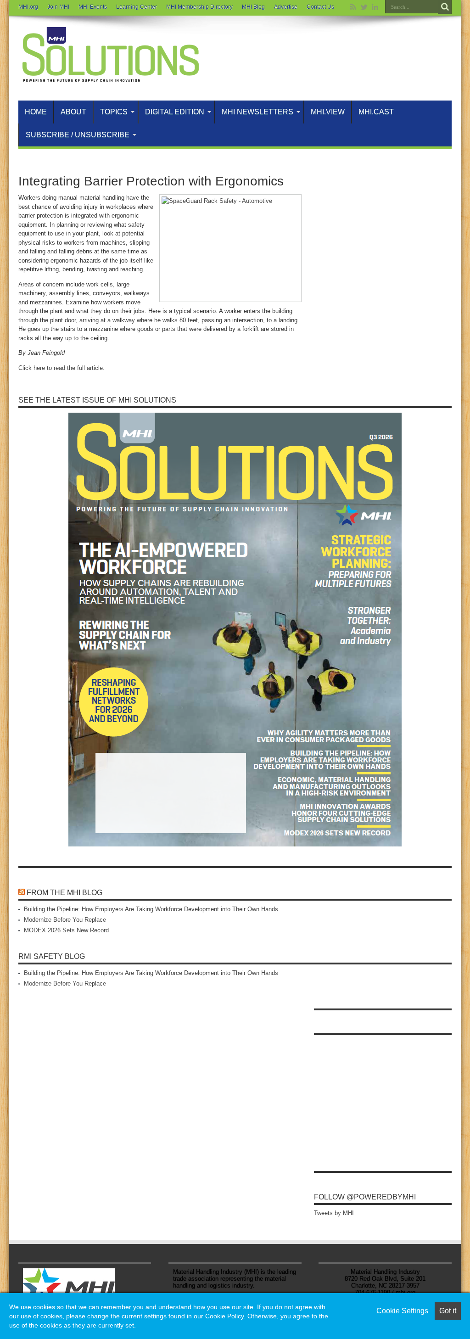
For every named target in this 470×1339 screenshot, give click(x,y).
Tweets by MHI (334, 1213)
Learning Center (136, 7)
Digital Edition (174, 112)
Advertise (285, 7)
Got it (447, 1311)
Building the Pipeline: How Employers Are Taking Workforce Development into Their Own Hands (151, 909)
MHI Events (92, 7)
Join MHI (58, 7)
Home (36, 112)
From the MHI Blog (64, 892)
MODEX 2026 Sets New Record (66, 930)
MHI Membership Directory (199, 7)
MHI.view (328, 112)
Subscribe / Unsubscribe (77, 135)
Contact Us (320, 7)
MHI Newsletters (257, 112)
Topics (114, 112)
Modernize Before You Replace (65, 919)
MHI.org (28, 7)
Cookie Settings (402, 1311)
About (73, 112)
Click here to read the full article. (61, 367)
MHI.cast (376, 112)
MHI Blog (253, 7)
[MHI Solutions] (110, 78)
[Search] (445, 7)
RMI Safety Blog (51, 956)
